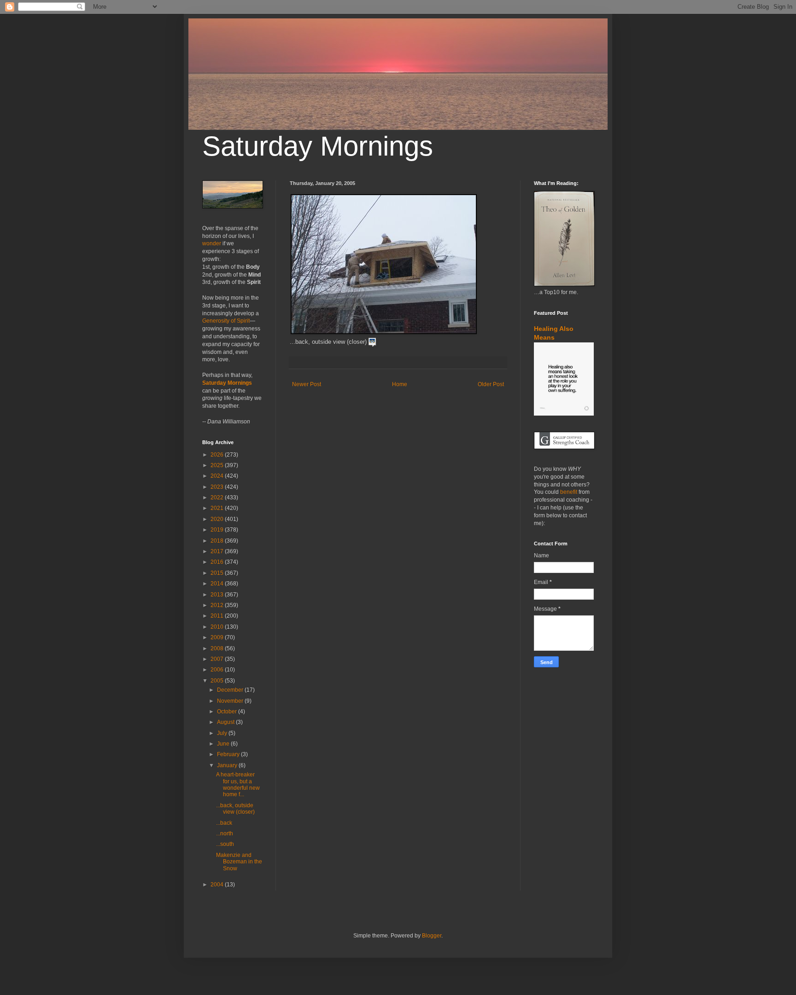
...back (225, 823)
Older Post (491, 384)
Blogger (431, 935)
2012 (218, 605)
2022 (218, 497)
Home (399, 384)
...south (225, 844)
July (222, 733)
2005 (218, 680)
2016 (218, 562)
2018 (218, 541)
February (229, 754)
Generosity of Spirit (226, 321)
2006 (218, 669)
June (224, 743)
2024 (218, 476)
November (231, 701)
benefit (568, 492)
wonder (211, 243)
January (228, 765)
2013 (218, 594)
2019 (218, 529)
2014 (218, 583)
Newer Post (306, 384)
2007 (218, 659)
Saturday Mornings (317, 146)
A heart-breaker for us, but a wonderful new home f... (238, 784)
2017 (218, 551)
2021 (218, 508)
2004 (218, 884)
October (227, 711)
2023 (218, 487)
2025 (218, 465)
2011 (218, 616)
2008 (218, 648)
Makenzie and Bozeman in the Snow (239, 862)
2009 (218, 637)
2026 (218, 454)
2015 (218, 573)
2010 (218, 627)
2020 (218, 519)
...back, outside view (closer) (236, 808)
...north (225, 833)
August (226, 722)
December (231, 690)
